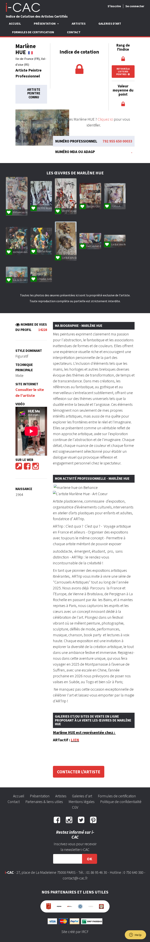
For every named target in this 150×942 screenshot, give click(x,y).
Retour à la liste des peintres (122, 71)
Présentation (40, 796)
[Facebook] (27, 467)
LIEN (75, 739)
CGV (75, 807)
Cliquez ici (105, 119)
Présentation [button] (45, 23)
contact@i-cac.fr (75, 878)
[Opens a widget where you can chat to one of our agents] (135, 935)
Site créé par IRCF (75, 931)
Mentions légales (82, 801)
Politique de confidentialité (120, 801)
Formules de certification (33, 32)
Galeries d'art (109, 23)
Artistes (79, 23)
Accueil (15, 23)
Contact (73, 32)
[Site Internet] (18, 467)
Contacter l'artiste (78, 771)
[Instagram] (35, 467)
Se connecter (134, 6)
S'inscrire (114, 6)
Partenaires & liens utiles (44, 801)
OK (89, 858)
